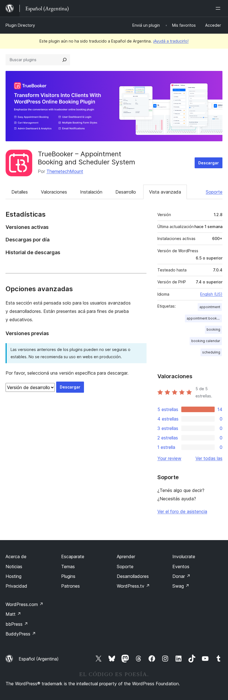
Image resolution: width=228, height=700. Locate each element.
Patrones (70, 586)
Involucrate (183, 556)
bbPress (17, 624)
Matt (13, 614)
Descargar (208, 162)
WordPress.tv (133, 586)
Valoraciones (54, 192)
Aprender (126, 556)
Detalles (19, 192)
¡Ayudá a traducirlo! (171, 41)
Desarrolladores (133, 576)
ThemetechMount (64, 171)
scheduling (211, 352)
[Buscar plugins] (64, 59)
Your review (169, 458)
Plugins (68, 576)
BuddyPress (21, 634)
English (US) (211, 294)
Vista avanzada (165, 192)
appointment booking (204, 318)
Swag (180, 586)
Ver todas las (208, 458)
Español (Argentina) (39, 659)
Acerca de (16, 556)
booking (213, 329)
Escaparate (72, 556)
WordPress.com (24, 604)
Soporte (214, 192)
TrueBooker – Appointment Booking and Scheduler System (86, 158)
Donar (181, 576)
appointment (209, 307)
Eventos (180, 566)
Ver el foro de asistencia (182, 511)
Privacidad (16, 586)
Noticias (14, 566)
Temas (68, 566)
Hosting (13, 576)
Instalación (91, 192)
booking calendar (205, 341)
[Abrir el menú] (219, 8)
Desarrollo (125, 192)
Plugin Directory (20, 25)
